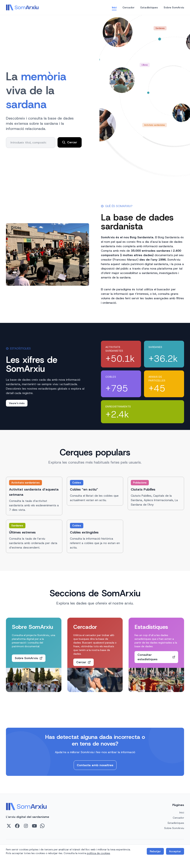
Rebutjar (155, 851)
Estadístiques (149, 7)
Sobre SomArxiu (174, 7)
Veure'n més (16, 403)
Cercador (128, 7)
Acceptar (175, 851)
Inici (114, 7)
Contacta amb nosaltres (95, 765)
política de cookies (98, 853)
